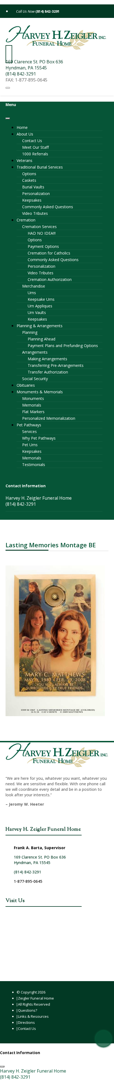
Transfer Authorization (48, 372)
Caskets (29, 180)
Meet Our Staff (35, 147)
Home (22, 127)
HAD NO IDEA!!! (42, 233)
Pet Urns (30, 444)
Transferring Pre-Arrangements (56, 365)
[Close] (8, 118)
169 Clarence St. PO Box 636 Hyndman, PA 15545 (34, 65)
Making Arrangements (47, 358)
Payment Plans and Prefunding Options (63, 345)
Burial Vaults (33, 187)
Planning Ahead (41, 339)
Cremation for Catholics (49, 253)
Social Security (35, 378)
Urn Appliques (40, 305)
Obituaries (26, 385)
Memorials (31, 405)
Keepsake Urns (41, 299)
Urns (32, 292)
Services (29, 431)
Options (29, 173)
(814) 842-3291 (47, 11)
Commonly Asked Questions (47, 206)
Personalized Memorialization (48, 418)
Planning (29, 332)
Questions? (27, 1010)
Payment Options (43, 246)
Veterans (24, 160)
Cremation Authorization (50, 279)
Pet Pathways (29, 424)
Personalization (36, 193)
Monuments (33, 398)
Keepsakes (32, 200)
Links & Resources (33, 1016)
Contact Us (32, 140)
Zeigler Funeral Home (36, 998)
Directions (26, 1022)
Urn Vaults (37, 312)
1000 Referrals (35, 153)
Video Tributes (35, 213)
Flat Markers (33, 411)
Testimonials (33, 464)
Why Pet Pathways (39, 438)
